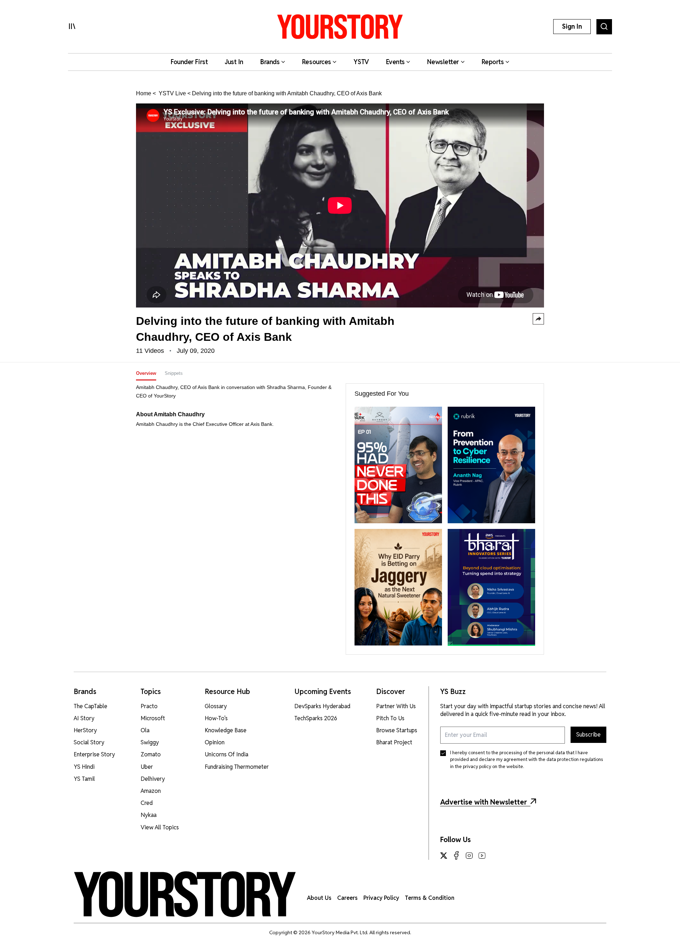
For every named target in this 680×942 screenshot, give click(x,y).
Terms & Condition (429, 898)
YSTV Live (171, 93)
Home (143, 93)
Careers (347, 898)
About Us (319, 898)
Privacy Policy (381, 898)
